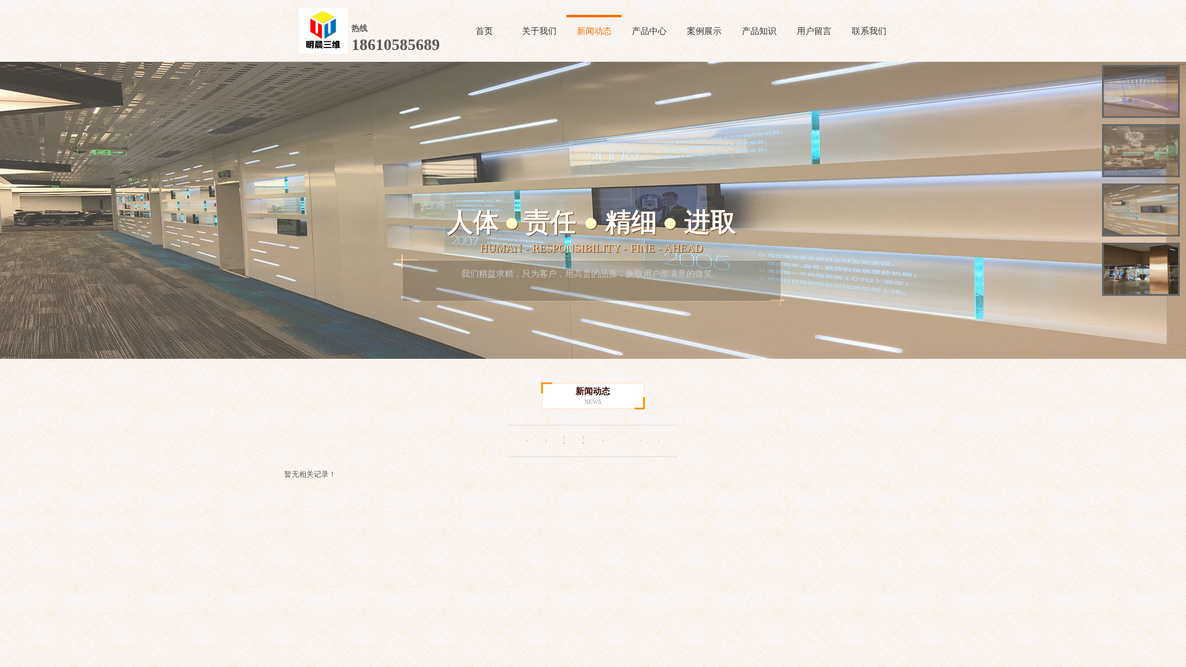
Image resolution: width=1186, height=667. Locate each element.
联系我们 (869, 31)
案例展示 (704, 31)
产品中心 (649, 31)
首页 (484, 31)
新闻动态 (594, 31)
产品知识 (759, 31)
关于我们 (539, 31)
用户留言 (814, 31)
